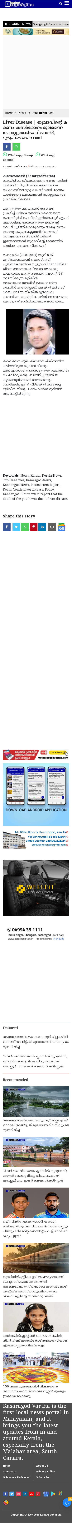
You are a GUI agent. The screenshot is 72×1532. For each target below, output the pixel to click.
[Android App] (52, 1494)
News (22, 113)
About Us (42, 1466)
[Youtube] (32, 1494)
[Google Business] (45, 1494)
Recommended (15, 1080)
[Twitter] (12, 1494)
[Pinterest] (38, 1494)
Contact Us (10, 1471)
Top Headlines (43, 113)
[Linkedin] (25, 1494)
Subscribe (43, 1477)
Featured (10, 1028)
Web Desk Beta (17, 166)
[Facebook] (6, 1494)
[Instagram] (19, 1494)
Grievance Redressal (16, 1477)
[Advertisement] (36, 72)
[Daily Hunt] (60, 1494)
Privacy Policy (45, 1471)
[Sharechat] (6, 1502)
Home (9, 113)
